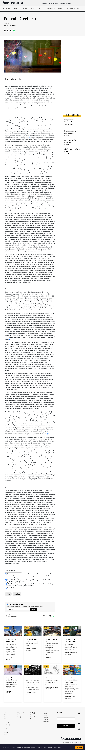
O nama (32, 715)
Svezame (19, 715)
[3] (19, 389)
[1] (30, 138)
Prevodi (6, 733)
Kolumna (24, 8)
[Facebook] (79, 715)
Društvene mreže (72, 8)
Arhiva (5, 735)
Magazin (62, 3)
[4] (48, 434)
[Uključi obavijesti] (83, 3)
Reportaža (41, 8)
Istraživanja (51, 8)
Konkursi (44, 3)
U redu (79, 747)
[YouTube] (79, 725)
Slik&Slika (68, 3)
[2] (10, 339)
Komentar (16, 8)
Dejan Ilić (6, 24)
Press (50, 3)
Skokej (19, 717)
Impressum (33, 719)
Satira (5, 731)
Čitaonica (55, 3)
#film (8, 594)
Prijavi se (33, 609)
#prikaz (17, 594)
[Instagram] (79, 730)
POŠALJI (65, 725)
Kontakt (32, 717)
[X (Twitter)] (79, 720)
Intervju (32, 8)
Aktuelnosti (6, 8)
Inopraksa (60, 8)
